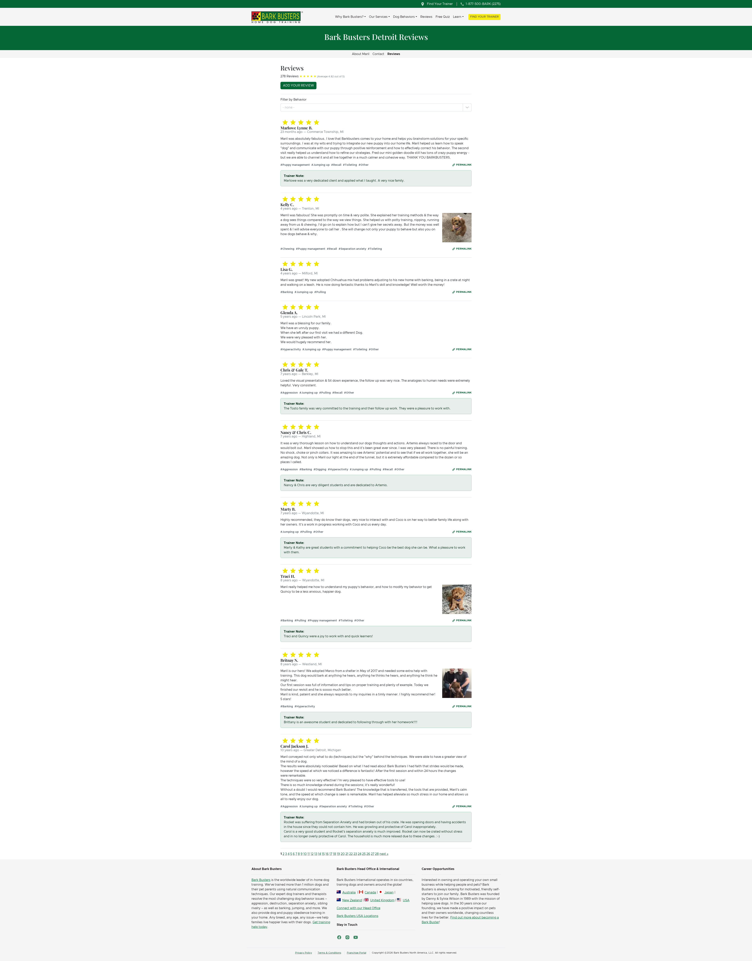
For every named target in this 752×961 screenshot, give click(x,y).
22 (351, 854)
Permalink (464, 165)
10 (305, 854)
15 (323, 854)
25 (364, 854)
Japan (388, 892)
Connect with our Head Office (358, 908)
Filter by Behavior (293, 99)
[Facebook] (339, 937)
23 (355, 854)
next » (384, 854)
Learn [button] (457, 16)
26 (368, 854)
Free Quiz (443, 16)
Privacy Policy (303, 953)
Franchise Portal (356, 953)
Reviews (426, 16)
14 (319, 854)
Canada (370, 892)
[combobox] (289, 107)
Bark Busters (260, 880)
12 (312, 854)
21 (346, 854)
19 (338, 854)
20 (343, 854)
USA (406, 900)
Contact (378, 54)
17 (330, 854)
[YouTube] (355, 937)
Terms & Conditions (329, 953)
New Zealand (352, 900)
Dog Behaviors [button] (404, 16)
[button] (467, 107)
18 (334, 854)
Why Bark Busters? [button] (349, 16)
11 (308, 854)
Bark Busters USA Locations (357, 916)
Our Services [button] (378, 16)
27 (372, 854)
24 (359, 854)
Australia (349, 892)
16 (327, 854)
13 (315, 854)
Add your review (298, 85)
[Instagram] (347, 937)
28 (377, 854)
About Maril (360, 54)
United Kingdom (382, 900)
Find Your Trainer (484, 16)
